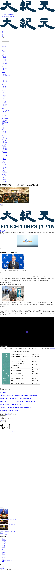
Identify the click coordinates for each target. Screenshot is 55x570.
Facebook (21, 431)
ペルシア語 (3, 554)
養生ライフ (4, 86)
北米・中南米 (5, 69)
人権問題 (4, 59)
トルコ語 (3, 553)
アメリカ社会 (5, 63)
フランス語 (3, 543)
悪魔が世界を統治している (6, 75)
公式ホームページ (52, 348)
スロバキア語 (3, 552)
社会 (3, 52)
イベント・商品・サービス (6, 110)
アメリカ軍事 (5, 138)
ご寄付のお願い (4, 46)
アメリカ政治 (5, 62)
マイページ (3, 114)
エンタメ (3, 108)
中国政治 (4, 56)
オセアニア (4, 144)
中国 (2, 34)
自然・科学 (3, 103)
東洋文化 (4, 95)
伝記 (3, 98)
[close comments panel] (0, 416)
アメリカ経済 (5, 137)
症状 (3, 92)
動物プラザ (4, 179)
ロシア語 (3, 549)
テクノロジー (5, 104)
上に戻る (1, 533)
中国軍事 (4, 58)
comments (3, 231)
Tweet (23, 431)
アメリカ (3, 61)
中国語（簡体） (4, 539)
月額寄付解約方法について (5, 118)
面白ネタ (4, 111)
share (1, 231)
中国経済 (4, 131)
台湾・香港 (4, 140)
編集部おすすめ (4, 121)
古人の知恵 (4, 102)
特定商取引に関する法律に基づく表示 (7, 560)
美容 (3, 170)
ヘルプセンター (4, 115)
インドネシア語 (4, 542)
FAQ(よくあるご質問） (5, 562)
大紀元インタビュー (6, 73)
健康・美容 (3, 84)
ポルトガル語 (3, 545)
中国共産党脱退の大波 (5, 122)
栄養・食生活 (5, 167)
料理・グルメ (5, 152)
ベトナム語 (3, 541)
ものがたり (4, 157)
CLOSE (1, 119)
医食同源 (4, 88)
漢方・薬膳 (4, 87)
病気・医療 (3, 90)
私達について (3, 557)
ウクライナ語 (3, 550)
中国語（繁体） (4, 540)
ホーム (3, 42)
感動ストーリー (5, 80)
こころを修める (5, 155)
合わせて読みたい (3, 392)
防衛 (3, 54)
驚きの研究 (4, 105)
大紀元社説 (4, 146)
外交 (3, 53)
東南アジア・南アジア (6, 67)
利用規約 (3, 561)
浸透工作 (4, 60)
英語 (2, 538)
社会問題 (4, 57)
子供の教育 (4, 101)
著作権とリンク (4, 559)
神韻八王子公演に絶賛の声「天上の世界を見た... (8, 16)
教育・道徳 (3, 162)
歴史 (3, 160)
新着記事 (3, 43)
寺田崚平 (1, 204)
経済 (2, 32)
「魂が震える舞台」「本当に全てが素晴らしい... (8, 14)
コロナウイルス (5, 172)
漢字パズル (4, 181)
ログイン (4, 420)
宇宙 (3, 177)
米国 (2, 35)
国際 (2, 36)
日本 (2, 50)
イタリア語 (3, 546)
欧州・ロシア (5, 68)
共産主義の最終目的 (6, 149)
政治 (2, 31)
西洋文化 (4, 96)
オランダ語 (3, 547)
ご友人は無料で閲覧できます (14, 431)
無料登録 (2, 420)
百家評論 (4, 74)
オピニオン (3, 72)
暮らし (3, 78)
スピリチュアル (5, 81)
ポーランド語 (3, 548)
